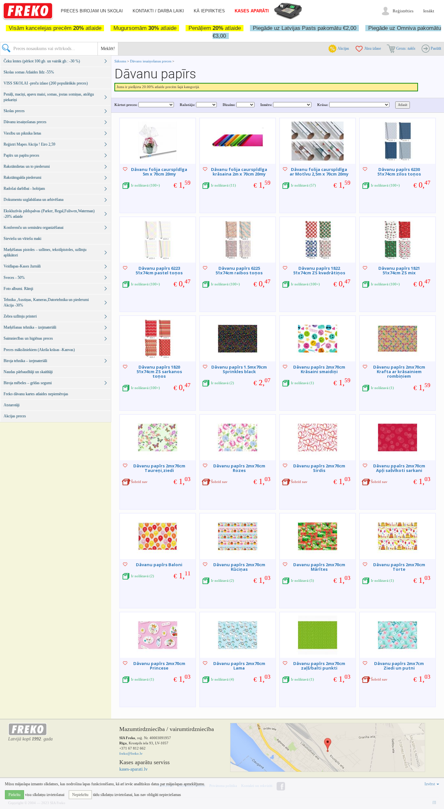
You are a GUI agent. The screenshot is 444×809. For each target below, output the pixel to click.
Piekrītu (14, 794)
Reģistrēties (403, 10)
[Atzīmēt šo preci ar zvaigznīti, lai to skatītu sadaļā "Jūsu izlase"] (125, 169)
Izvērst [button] (430, 784)
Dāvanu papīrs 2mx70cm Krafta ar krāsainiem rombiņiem (399, 371)
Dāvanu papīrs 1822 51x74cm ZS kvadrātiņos (319, 270)
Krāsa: (322, 105)
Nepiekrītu (80, 794)
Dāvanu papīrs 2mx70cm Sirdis (319, 468)
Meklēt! (108, 48)
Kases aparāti (252, 10)
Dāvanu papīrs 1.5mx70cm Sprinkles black (239, 369)
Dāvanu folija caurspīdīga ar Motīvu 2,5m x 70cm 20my (319, 171)
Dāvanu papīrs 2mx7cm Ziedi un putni (399, 665)
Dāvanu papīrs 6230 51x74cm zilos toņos (399, 171)
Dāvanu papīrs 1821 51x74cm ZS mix (399, 270)
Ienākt (428, 10)
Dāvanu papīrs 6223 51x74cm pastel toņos (159, 270)
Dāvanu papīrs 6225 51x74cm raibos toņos (239, 270)
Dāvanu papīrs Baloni (159, 565)
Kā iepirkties (209, 10)
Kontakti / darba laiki (158, 10)
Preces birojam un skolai (92, 10)
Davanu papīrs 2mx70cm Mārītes (319, 567)
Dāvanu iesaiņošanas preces (151, 61)
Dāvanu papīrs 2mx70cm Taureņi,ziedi (159, 468)
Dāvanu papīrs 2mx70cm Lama (239, 665)
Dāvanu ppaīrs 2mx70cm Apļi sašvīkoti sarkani (399, 468)
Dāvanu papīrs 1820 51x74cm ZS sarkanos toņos (159, 371)
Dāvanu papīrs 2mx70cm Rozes (239, 468)
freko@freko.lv (131, 753)
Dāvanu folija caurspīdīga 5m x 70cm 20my (159, 171)
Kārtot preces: (125, 105)
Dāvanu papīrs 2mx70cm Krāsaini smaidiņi (319, 369)
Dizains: (229, 105)
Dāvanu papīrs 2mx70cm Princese (159, 665)
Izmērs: (266, 105)
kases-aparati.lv (133, 769)
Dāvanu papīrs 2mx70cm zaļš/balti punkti (319, 665)
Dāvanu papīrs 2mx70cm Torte (399, 567)
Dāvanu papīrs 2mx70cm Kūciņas (239, 567)
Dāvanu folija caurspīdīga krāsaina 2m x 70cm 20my (239, 171)
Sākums (120, 61)
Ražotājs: (187, 105)
